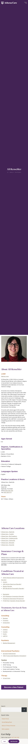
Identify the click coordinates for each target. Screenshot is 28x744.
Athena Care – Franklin (7, 534)
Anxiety (5, 582)
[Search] (24, 709)
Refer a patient (5, 729)
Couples (5, 631)
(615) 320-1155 (9, 490)
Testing (4, 660)
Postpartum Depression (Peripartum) (13, 598)
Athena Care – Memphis (7, 542)
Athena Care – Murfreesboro (9, 536)
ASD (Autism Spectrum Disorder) (12, 584)
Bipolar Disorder (7, 586)
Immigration (6, 622)
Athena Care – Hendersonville (9, 538)
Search (3, 706)
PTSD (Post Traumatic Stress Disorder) (14, 600)
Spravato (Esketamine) (9, 653)
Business (5, 618)
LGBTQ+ (5, 636)
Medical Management (9, 643)
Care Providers (18, 172)
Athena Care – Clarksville (8, 540)
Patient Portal (5, 718)
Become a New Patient (13, 687)
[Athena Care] (9, 3)
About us (11, 172)
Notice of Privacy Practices (8, 725)
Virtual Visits (6, 678)
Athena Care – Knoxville (7, 545)
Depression (6, 594)
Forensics (5, 620)
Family (5, 634)
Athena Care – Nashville (7, 532)
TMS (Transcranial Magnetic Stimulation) (14, 655)
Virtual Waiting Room (7, 722)
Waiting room (5, 376)
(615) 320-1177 (8, 492)
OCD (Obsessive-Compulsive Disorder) (13, 596)
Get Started (14, 741)
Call (4, 741)
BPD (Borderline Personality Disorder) (13, 588)
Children (5, 629)
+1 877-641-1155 (15, 737)
